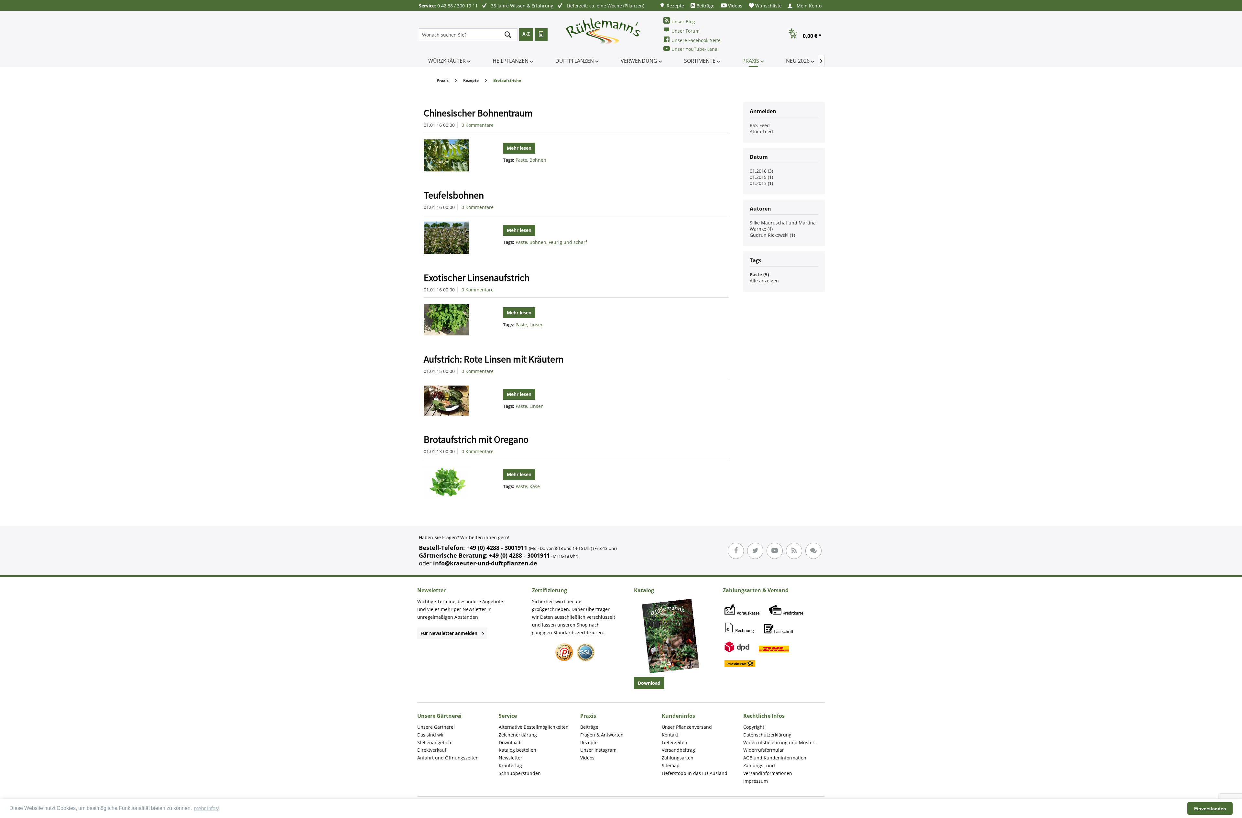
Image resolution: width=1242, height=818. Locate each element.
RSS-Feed (760, 125)
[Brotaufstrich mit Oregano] (454, 482)
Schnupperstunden (520, 773)
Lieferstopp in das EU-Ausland (694, 773)
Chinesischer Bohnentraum (478, 113)
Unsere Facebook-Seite (696, 40)
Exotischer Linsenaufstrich (476, 277)
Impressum (755, 781)
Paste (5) (759, 274)
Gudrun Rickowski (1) (772, 235)
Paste (521, 160)
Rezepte (674, 6)
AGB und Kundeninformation (774, 758)
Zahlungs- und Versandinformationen (767, 769)
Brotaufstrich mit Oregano (476, 439)
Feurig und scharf (568, 242)
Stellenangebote (434, 742)
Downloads (511, 742)
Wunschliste (768, 6)
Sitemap (671, 765)
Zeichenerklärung (518, 735)
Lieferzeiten (674, 742)
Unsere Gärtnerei (436, 727)
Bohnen (537, 160)
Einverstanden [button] (1210, 808)
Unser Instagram (598, 750)
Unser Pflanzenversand (687, 727)
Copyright (753, 727)
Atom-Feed (761, 131)
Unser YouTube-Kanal (695, 49)
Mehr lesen (519, 148)
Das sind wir (430, 735)
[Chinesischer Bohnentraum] (454, 155)
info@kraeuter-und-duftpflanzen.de (485, 563)
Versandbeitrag (678, 750)
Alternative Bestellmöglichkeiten (534, 727)
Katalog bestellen (517, 750)
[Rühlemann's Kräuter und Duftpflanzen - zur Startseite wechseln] (603, 34)
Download (649, 683)
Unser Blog (683, 21)
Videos (734, 6)
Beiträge (704, 6)
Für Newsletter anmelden (448, 633)
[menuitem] (671, 5)
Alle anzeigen (764, 281)
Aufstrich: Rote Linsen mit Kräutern (493, 359)
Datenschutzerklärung (767, 735)
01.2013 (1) (761, 183)
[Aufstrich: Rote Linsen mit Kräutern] (454, 401)
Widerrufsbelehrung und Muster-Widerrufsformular (779, 746)
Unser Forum (685, 31)
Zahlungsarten (677, 758)
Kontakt (670, 735)
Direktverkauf (431, 750)
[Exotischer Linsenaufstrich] (454, 319)
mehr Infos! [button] (206, 808)
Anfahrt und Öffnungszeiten (448, 758)
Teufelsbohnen (454, 195)
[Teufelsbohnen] (454, 238)
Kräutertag (510, 765)
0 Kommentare (478, 125)
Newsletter (510, 758)
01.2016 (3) (761, 171)
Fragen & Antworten (602, 735)
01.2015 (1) (761, 177)
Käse (534, 486)
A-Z (526, 34)
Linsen (536, 325)
